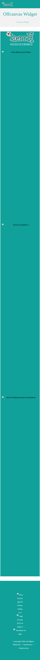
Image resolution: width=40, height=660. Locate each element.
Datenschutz (24, 648)
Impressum (27, 645)
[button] (9, 572)
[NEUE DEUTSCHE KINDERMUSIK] (7, 4)
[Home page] (11, 22)
